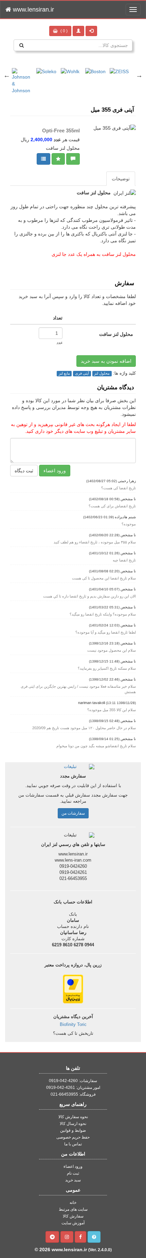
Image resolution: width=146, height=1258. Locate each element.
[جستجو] (21, 45)
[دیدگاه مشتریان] (73, 159)
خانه (73, 1202)
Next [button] (139, 75)
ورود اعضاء (54, 470)
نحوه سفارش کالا (73, 1116)
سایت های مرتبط (73, 1209)
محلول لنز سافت (116, 334)
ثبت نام (73, 1173)
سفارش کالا (73, 1216)
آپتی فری (82, 373)
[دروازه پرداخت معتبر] (73, 988)
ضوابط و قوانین (73, 1130)
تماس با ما (73, 1144)
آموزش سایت (73, 1223)
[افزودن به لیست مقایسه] (43, 159)
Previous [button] (6, 75)
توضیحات (121, 178)
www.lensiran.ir (32, 9)
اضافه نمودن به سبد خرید (106, 361)
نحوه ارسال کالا (73, 1123)
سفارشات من (73, 813)
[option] (30, 68)
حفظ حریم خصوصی (73, 1137)
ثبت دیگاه (24, 470)
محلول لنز (102, 373)
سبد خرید (73, 1180)
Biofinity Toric (73, 1024)
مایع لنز (64, 373)
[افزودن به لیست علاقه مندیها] (58, 159)
